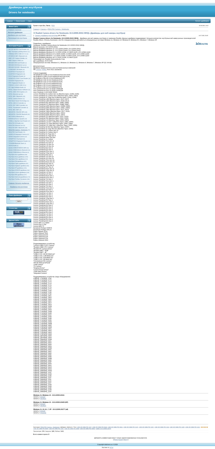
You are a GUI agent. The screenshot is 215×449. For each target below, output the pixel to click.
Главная (10, 21)
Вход (30, 21)
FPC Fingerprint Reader (16, 83)
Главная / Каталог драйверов (19, 183)
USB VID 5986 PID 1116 (162, 427)
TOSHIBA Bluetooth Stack (16, 143)
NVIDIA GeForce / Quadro (17, 118)
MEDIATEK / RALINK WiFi (16, 112)
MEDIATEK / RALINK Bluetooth (18, 114)
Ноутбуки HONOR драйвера (18, 170)
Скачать (43, 29)
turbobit (42, 397)
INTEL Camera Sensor (15, 98)
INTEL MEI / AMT (14, 110)
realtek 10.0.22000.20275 (103, 428)
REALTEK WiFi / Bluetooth (16, 127)
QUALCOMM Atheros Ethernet (18, 152)
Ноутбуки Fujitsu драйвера (17, 163)
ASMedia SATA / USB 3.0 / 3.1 (18, 54)
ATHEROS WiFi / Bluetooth (17, 56)
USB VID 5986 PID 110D (177, 427)
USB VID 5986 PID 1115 (192, 427)
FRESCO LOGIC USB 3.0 (16, 85)
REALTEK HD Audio (15, 123)
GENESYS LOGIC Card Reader (18, 78)
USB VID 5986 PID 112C (130, 427)
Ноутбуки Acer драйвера (16, 154)
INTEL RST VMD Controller (17, 105)
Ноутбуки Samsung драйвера (18, 177)
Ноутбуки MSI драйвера (16, 174)
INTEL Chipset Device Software (18, 89)
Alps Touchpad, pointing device (18, 51)
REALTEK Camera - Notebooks (18, 130)
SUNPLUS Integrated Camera (18, 134)
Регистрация (20, 21)
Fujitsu (44, 69)
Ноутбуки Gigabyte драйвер (17, 165)
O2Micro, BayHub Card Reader (18, 121)
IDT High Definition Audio (16, 87)
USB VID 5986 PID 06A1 (115, 427)
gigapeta (43, 413)
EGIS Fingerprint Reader (16, 76)
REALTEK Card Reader (16, 132)
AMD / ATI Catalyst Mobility (17, 58)
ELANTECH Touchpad (15, 71)
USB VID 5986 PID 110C (146, 427)
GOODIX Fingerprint (15, 80)
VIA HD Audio (13, 145)
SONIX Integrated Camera (17, 136)
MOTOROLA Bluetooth (15, 116)
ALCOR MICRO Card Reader (18, 49)
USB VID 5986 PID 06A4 (40, 428)
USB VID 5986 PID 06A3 (99, 427)
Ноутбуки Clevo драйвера (17, 159)
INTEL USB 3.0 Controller (16, 103)
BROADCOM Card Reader (17, 63)
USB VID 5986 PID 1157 (84, 427)
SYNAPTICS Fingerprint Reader (18, 141)
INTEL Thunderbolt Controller (17, 107)
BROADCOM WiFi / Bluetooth (17, 67)
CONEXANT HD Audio (15, 69)
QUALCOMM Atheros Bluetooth (18, 150)
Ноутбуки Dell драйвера (16, 161)
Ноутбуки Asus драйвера (16, 156)
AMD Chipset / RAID (15, 60)
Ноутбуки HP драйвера (16, 168)
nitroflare (43, 399)
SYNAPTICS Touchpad (16, 139)
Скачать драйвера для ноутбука (46, 35)
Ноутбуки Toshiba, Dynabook (18, 179)
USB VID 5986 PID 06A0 (71, 428)
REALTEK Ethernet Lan (16, 125)
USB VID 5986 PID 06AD (87, 428)
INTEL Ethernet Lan (15, 94)
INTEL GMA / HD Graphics (17, 92)
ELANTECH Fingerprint (16, 74)
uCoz (111, 447)
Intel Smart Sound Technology (18, 101)
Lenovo (38, 69)
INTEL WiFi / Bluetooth (15, 96)
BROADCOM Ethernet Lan (17, 65)
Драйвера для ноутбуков (18, 187)
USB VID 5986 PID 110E (56, 428)
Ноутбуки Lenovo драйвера (17, 172)
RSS (53, 25)
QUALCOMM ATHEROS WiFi (17, 148)
